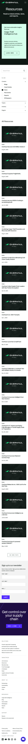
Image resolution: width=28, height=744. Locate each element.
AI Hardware (4, 669)
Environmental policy (17, 730)
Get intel (14, 733)
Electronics (4, 663)
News (3, 707)
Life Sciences (5, 660)
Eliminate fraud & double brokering (9, 646)
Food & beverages (6, 667)
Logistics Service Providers (8, 673)
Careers (3, 687)
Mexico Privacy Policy (17, 728)
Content (4, 81)
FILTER (4, 77)
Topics (3, 103)
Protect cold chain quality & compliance (10, 648)
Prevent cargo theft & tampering (9, 644)
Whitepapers (4, 703)
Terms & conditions (6, 730)
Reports (3, 705)
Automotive (4, 675)
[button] (25, 2)
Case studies (5, 701)
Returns (3, 716)
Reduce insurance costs (7, 652)
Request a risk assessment (8, 718)
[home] (9, 2)
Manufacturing (5, 665)
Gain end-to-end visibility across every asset (11, 650)
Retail (3, 671)
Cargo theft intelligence (7, 697)
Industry (4, 106)
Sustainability (5, 685)
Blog (3, 699)
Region (4, 110)
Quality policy (5, 733)
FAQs (3, 689)
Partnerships (4, 683)
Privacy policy (5, 728)
